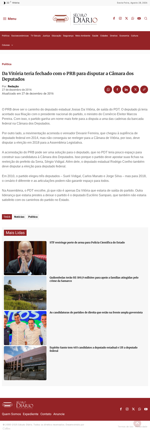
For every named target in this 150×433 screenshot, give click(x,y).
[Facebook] (114, 18)
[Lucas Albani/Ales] (25, 363)
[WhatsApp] (133, 18)
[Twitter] (126, 18)
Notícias (19, 217)
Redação (13, 86)
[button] (145, 18)
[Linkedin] (126, 89)
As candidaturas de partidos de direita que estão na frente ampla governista (96, 312)
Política (7, 64)
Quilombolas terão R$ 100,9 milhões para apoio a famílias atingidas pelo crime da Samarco (94, 279)
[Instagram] (120, 18)
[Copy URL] (144, 89)
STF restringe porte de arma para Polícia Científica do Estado (87, 242)
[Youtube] (139, 18)
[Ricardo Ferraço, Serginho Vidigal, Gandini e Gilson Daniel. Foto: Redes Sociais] (25, 328)
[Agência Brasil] (25, 258)
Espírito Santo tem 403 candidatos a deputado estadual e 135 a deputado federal (94, 349)
